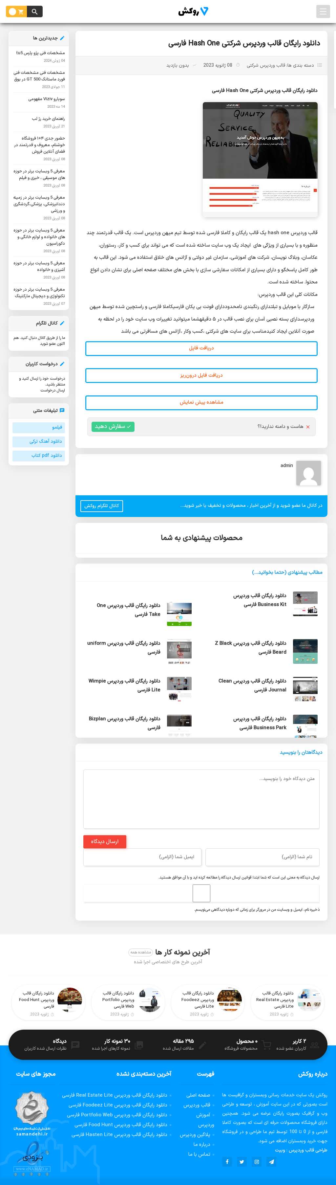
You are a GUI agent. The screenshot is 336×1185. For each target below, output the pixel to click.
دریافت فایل (201, 348)
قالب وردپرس (196, 1105)
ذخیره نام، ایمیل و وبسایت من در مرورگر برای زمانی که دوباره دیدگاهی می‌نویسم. (257, 910)
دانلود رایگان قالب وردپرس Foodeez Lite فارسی (118, 1105)
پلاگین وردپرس (195, 1135)
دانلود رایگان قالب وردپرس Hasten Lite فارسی (119, 1135)
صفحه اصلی (198, 1095)
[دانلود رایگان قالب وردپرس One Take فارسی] (264, 629)
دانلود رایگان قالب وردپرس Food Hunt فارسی (120, 1125)
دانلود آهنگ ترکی (46, 441)
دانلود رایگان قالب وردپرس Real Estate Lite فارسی (114, 1095)
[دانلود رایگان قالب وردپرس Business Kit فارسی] (138, 591)
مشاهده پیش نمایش (201, 402)
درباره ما (202, 1145)
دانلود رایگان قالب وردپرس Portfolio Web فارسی (117, 1115)
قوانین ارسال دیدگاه (236, 878)
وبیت (280, 1150)
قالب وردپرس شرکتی (266, 65)
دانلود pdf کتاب (47, 455)
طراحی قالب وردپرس (308, 1150)
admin (287, 465)
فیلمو (57, 427)
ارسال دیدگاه (104, 842)
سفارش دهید (110, 426)
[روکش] (192, 11)
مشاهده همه (140, 952)
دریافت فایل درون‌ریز (201, 375)
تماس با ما (199, 1154)
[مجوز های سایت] (32, 1134)
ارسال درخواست (52, 390)
